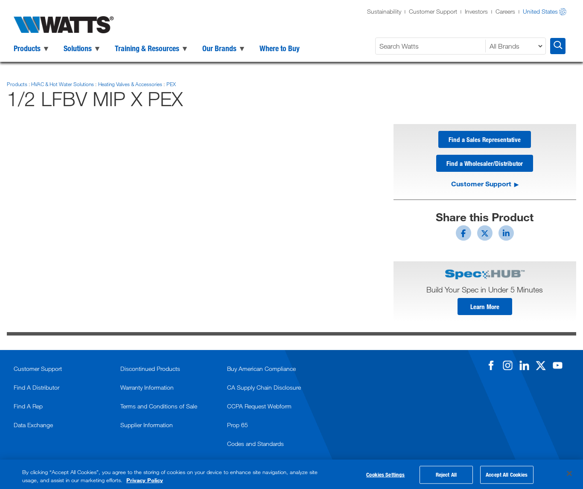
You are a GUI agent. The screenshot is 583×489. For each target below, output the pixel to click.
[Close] (569, 473)
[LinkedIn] (524, 365)
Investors (476, 11)
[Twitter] (541, 365)
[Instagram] (507, 365)
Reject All (446, 474)
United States (540, 11)
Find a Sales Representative (485, 139)
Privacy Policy (144, 480)
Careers (505, 11)
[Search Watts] (558, 46)
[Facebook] (491, 365)
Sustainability (384, 11)
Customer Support (433, 11)
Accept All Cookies (507, 474)
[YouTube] (557, 365)
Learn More (484, 306)
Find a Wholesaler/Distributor (484, 163)
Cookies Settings (385, 474)
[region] (291, 474)
